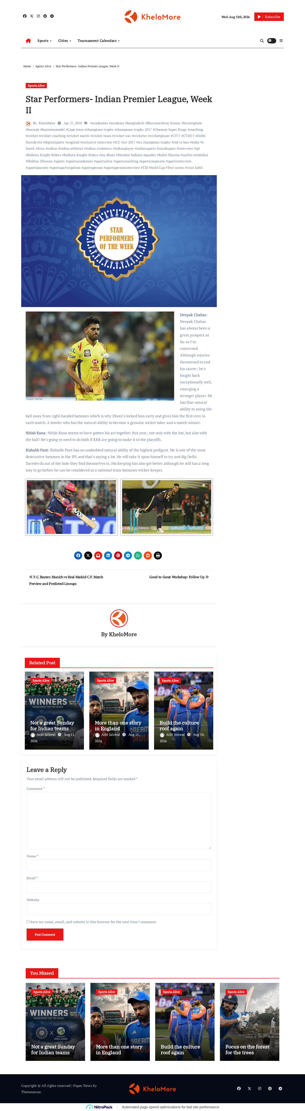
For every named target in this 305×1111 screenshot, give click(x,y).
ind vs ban (181, 142)
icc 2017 (129, 142)
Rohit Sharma (169, 155)
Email (32, 877)
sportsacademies (80, 161)
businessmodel (53, 129)
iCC (117, 142)
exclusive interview (97, 142)
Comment (36, 788)
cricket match (78, 135)
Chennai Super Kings (171, 129)
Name (32, 856)
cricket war (122, 135)
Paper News (82, 1085)
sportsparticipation (65, 167)
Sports (44, 40)
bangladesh (135, 123)
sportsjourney (37, 167)
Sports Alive (36, 85)
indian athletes (71, 148)
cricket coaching (53, 135)
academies (100, 123)
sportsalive (104, 161)
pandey (150, 155)
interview (185, 148)
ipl (198, 148)
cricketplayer (160, 135)
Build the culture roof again (179, 725)
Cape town (75, 129)
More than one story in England (118, 725)
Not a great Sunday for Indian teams (52, 725)
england (73, 142)
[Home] (28, 41)
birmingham (192, 123)
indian (52, 148)
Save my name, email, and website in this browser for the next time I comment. (93, 921)
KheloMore (47, 123)
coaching (196, 129)
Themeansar (31, 1091)
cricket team (101, 135)
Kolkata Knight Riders (44, 155)
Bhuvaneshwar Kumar (164, 123)
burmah (33, 129)
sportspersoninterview (122, 167)
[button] (281, 40)
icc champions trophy (154, 142)
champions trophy (100, 129)
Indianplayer (124, 148)
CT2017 (188, 135)
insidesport (167, 148)
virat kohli (195, 167)
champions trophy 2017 (134, 129)
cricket (32, 135)
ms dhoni (108, 155)
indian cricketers (99, 148)
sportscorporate (153, 161)
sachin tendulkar (195, 155)
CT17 (176, 135)
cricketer (140, 135)
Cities (63, 40)
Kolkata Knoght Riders (81, 155)
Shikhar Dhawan (40, 161)
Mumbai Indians (130, 155)
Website (33, 899)
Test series (175, 167)
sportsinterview (179, 161)
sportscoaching (126, 161)
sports (60, 161)
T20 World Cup (153, 167)
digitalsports (54, 142)
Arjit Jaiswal (46, 734)
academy (117, 123)
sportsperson (93, 167)
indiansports (146, 148)
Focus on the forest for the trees (247, 1049)
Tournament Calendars (98, 40)
